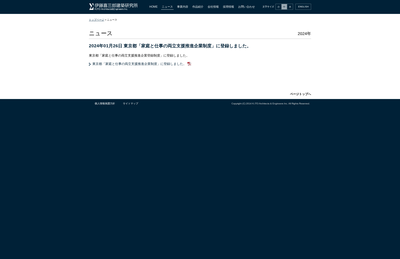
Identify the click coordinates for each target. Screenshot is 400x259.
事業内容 (182, 6)
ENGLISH (303, 6)
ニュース (167, 6)
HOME (153, 6)
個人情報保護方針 (105, 103)
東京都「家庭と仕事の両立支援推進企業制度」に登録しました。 (139, 64)
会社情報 (213, 6)
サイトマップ (130, 103)
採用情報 (228, 6)
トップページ (96, 19)
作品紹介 (197, 6)
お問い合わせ (246, 6)
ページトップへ (300, 94)
